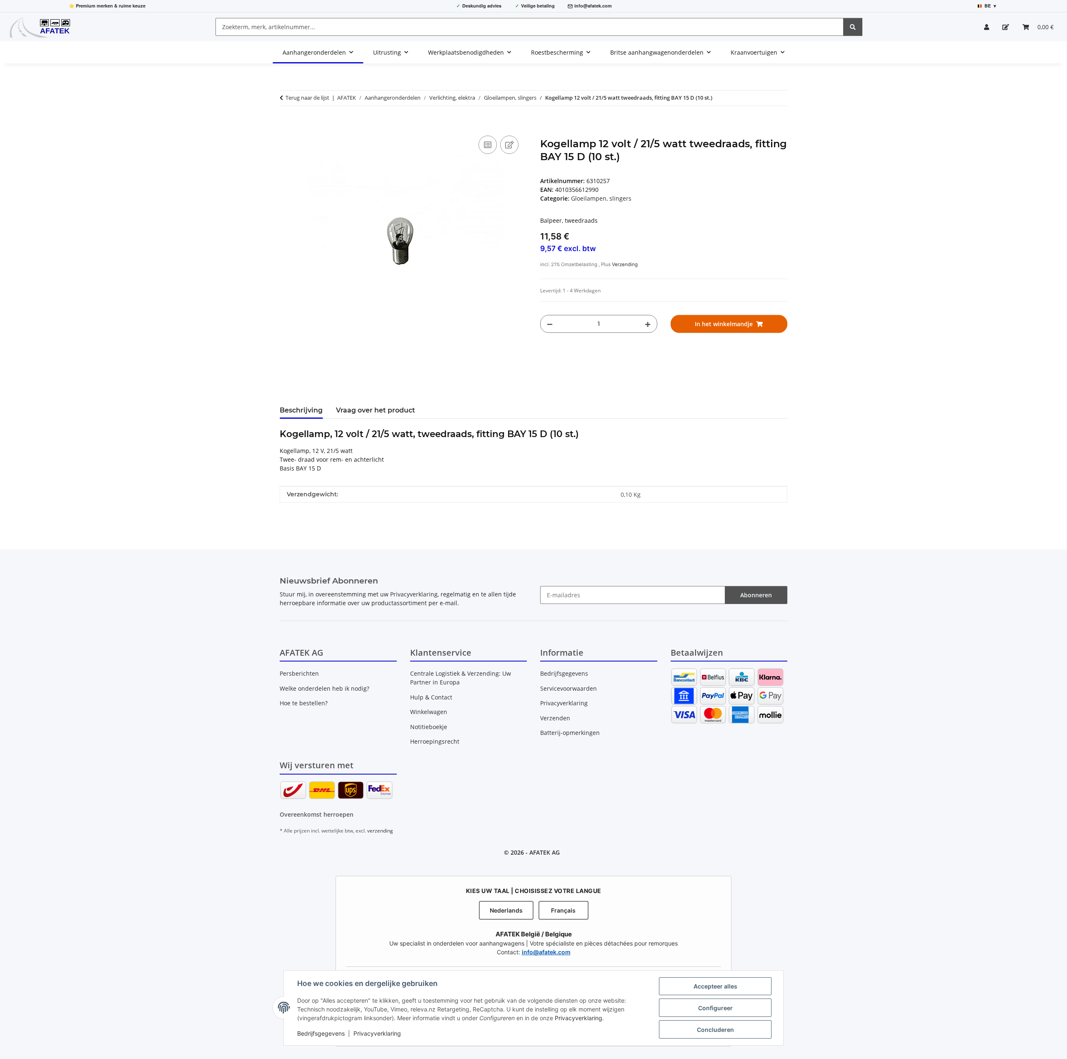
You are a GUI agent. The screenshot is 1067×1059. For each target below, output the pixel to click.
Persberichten (299, 673)
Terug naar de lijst (307, 97)
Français (563, 910)
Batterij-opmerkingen (570, 733)
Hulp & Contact (431, 697)
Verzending (625, 264)
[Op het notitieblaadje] (509, 145)
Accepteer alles (715, 986)
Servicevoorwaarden (568, 688)
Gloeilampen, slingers (601, 198)
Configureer (715, 1007)
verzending (380, 830)
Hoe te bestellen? (304, 703)
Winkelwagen (428, 712)
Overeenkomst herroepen (316, 814)
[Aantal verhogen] (648, 323)
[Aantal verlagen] (550, 323)
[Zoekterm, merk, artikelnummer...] (852, 27)
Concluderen (715, 1029)
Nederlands (506, 910)
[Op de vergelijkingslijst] (487, 145)
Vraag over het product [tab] (375, 410)
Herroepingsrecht (434, 741)
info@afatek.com (593, 6)
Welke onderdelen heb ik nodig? (324, 688)
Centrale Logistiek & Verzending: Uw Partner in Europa (460, 677)
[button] (986, 27)
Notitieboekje (428, 727)
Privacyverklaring (578, 1017)
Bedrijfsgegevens (321, 1033)
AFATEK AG (544, 852)
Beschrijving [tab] (301, 410)
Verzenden (555, 718)
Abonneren (756, 595)
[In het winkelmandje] (286, 124)
